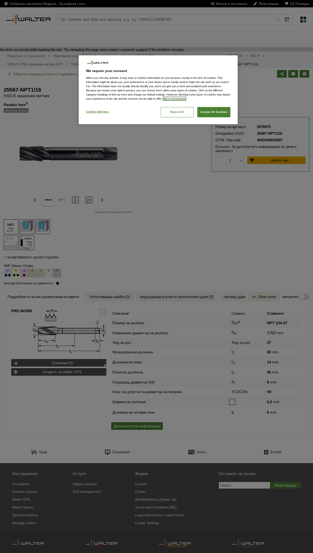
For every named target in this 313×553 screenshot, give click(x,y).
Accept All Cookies (213, 111)
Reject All (177, 111)
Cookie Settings (97, 111)
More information (174, 98)
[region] (158, 89)
